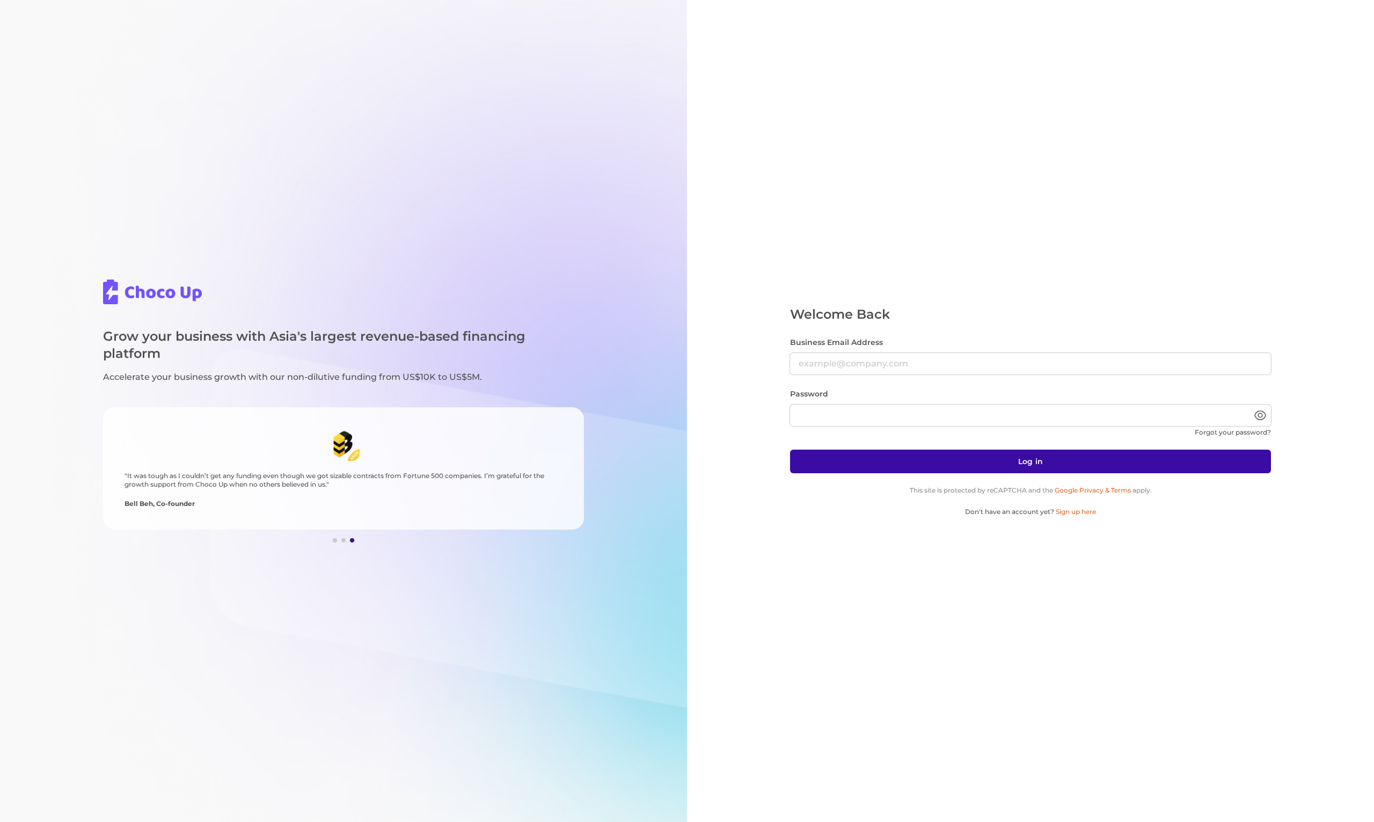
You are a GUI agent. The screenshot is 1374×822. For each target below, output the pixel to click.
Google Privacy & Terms (1093, 490)
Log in (1030, 461)
